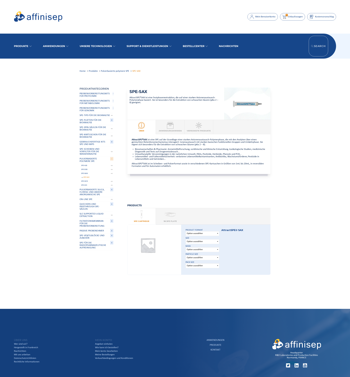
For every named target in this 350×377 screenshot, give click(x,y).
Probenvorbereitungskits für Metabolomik (95, 102)
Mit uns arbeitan (22, 355)
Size (187, 238)
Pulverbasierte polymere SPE (88, 160)
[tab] (141, 216)
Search (320, 46)
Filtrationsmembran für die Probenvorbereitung (92, 223)
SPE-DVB (84, 169)
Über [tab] (141, 131)
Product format (194, 230)
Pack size (190, 262)
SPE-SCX (84, 185)
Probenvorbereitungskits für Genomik (95, 109)
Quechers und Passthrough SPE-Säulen (90, 206)
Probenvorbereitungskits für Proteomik (95, 94)
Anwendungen (54, 46)
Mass (188, 246)
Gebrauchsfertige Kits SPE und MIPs (92, 143)
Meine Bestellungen (105, 355)
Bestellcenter (193, 46)
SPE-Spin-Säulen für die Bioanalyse (93, 128)
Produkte (21, 46)
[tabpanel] (198, 154)
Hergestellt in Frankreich (26, 347)
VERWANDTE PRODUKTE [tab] (199, 131)
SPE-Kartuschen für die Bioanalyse (93, 135)
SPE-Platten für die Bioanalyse (90, 121)
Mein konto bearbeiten (106, 351)
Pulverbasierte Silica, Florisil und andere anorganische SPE (92, 192)
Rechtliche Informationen (26, 362)
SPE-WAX (84, 173)
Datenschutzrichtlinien (25, 358)
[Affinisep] (38, 21)
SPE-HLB (84, 165)
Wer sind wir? (20, 344)
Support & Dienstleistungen (147, 46)
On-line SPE (86, 199)
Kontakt (215, 350)
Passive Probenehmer (92, 230)
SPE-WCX (84, 181)
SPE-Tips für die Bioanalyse (95, 115)
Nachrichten (228, 46)
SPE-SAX (86, 177)
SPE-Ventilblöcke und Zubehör (92, 236)
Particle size (192, 254)
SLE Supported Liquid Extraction (91, 215)
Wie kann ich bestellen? (106, 347)
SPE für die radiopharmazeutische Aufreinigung (93, 245)
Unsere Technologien (96, 46)
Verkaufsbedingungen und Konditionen (114, 358)
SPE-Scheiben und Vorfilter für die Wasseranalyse (89, 151)
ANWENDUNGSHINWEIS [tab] (170, 131)
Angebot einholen (104, 344)
